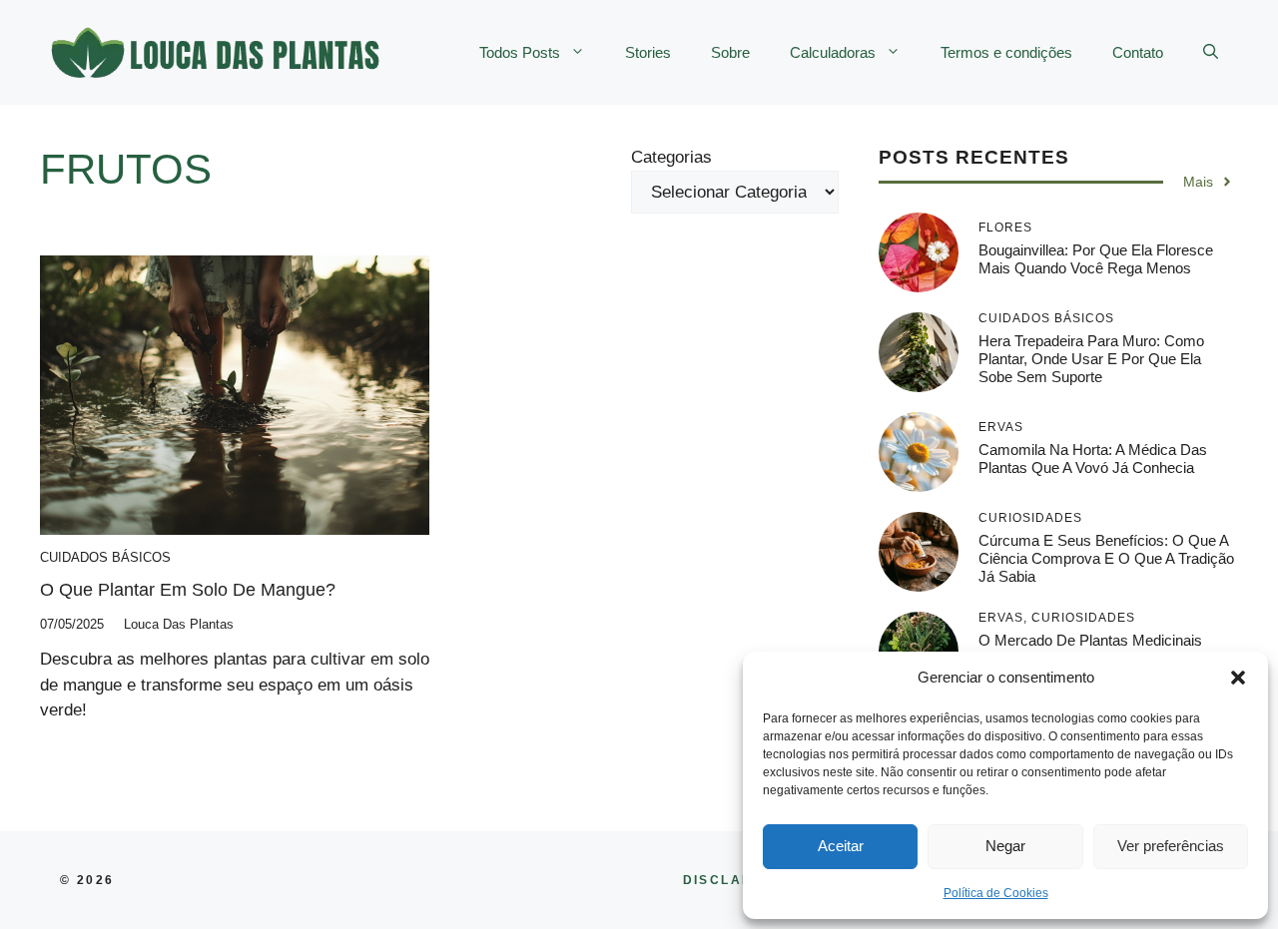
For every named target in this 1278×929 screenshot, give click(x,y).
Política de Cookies (996, 893)
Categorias (671, 157)
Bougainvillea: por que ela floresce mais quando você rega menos (1095, 258)
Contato (1137, 52)
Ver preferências (1170, 845)
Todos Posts (519, 52)
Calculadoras (833, 52)
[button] (1238, 678)
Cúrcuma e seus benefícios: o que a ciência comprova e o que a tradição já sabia (1106, 558)
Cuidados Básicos (105, 557)
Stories (648, 52)
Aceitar (841, 845)
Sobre (730, 52)
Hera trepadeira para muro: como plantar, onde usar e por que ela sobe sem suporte (1091, 358)
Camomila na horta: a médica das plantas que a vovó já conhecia (1092, 458)
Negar (1005, 845)
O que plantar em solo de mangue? (187, 590)
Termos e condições (1006, 52)
